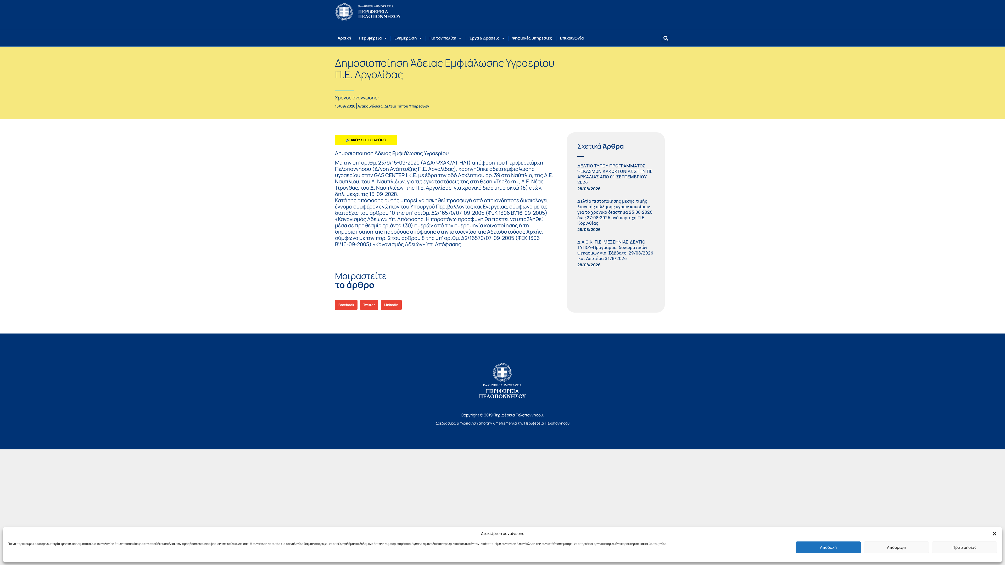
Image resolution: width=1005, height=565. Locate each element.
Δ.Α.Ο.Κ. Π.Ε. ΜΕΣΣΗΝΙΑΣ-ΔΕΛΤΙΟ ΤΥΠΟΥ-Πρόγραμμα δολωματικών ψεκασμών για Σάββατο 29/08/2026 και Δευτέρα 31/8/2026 (615, 250)
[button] (994, 533)
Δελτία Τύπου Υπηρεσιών (406, 106)
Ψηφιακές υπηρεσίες (532, 38)
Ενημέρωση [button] (405, 38)
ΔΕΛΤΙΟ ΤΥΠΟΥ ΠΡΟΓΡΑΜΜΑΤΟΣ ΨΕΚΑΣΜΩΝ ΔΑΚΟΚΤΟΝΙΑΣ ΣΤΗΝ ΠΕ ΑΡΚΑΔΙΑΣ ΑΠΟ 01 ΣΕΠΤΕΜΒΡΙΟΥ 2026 (614, 174)
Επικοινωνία (572, 38)
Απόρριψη (896, 547)
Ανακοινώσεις (370, 106)
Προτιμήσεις (964, 547)
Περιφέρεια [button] (370, 38)
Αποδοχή (828, 547)
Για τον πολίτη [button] (442, 38)
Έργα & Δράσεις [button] (484, 38)
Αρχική (344, 38)
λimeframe (502, 423)
